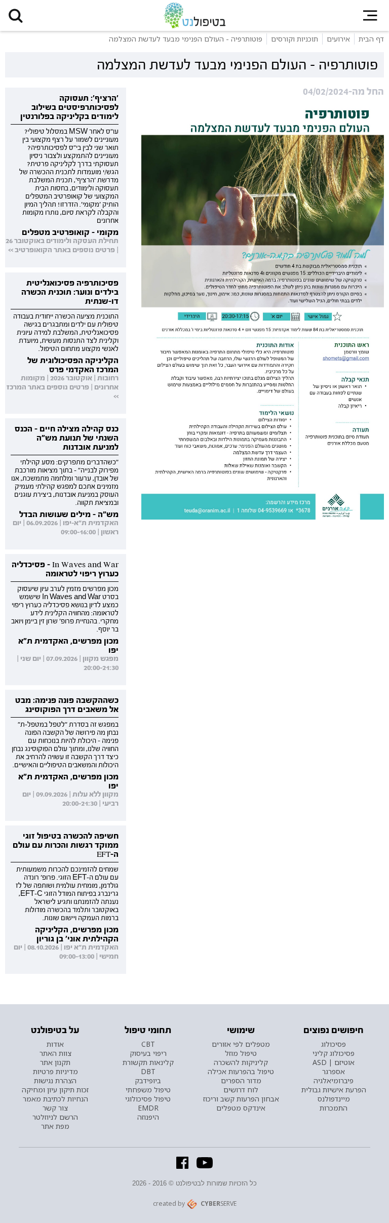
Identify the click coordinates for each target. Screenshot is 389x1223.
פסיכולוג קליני (334, 1053)
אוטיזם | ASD (334, 1062)
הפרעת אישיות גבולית (333, 1089)
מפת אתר (55, 1126)
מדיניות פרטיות (55, 1071)
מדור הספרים (241, 1080)
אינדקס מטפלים (240, 1108)
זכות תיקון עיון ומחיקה (55, 1089)
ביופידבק (148, 1080)
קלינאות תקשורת (148, 1062)
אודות (55, 1044)
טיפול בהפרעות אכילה (241, 1071)
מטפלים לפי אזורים (241, 1044)
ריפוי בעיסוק (148, 1053)
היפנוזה (148, 1117)
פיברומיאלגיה (334, 1080)
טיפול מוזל (241, 1053)
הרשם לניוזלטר (55, 1117)
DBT (148, 1071)
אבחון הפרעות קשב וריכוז (241, 1098)
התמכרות (333, 1108)
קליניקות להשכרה (241, 1062)
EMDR (148, 1108)
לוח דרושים (240, 1089)
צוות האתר (55, 1053)
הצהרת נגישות (55, 1080)
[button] (15, 15)
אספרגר (333, 1071)
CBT (148, 1044)
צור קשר (55, 1108)
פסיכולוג (333, 1044)
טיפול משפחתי (148, 1089)
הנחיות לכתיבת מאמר (55, 1098)
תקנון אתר (55, 1062)
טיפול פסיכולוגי (148, 1098)
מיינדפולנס (334, 1098)
